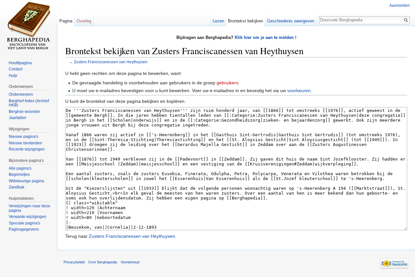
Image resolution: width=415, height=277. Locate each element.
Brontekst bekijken (245, 20)
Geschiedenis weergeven (290, 20)
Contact (15, 69)
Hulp (13, 75)
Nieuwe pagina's (23, 136)
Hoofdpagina (20, 63)
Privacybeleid (74, 262)
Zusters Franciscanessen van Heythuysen (111, 62)
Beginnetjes (19, 174)
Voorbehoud (130, 262)
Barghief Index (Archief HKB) (29, 103)
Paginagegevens (24, 229)
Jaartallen (17, 117)
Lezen (218, 20)
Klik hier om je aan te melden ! (265, 37)
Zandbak (16, 187)
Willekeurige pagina (26, 181)
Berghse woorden (24, 111)
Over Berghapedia (102, 262)
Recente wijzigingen (27, 149)
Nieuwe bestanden (25, 143)
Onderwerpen (21, 94)
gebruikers (227, 82)
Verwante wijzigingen (27, 216)
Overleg (84, 20)
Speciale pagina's (24, 223)
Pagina (65, 20)
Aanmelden (399, 5)
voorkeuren (299, 90)
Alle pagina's (20, 168)
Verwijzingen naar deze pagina (29, 208)
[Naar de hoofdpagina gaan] (28, 26)
